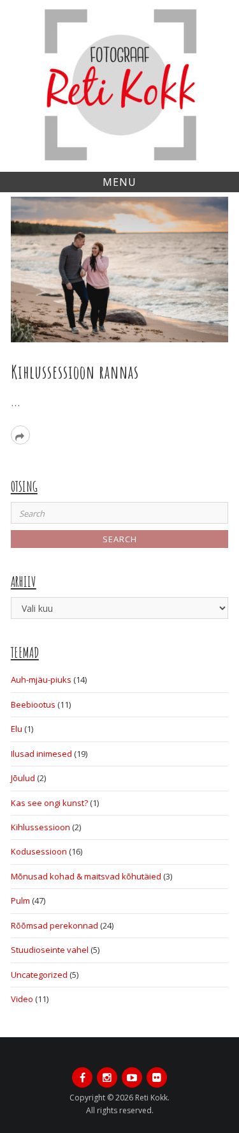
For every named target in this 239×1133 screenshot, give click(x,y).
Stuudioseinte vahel (50, 949)
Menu (119, 182)
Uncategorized (39, 974)
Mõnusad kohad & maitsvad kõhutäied (86, 876)
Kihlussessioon (40, 827)
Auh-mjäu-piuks (41, 679)
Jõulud (23, 778)
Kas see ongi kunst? (49, 803)
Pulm (20, 900)
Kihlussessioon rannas (75, 372)
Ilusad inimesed (41, 753)
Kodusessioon (39, 851)
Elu (16, 728)
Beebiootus (33, 704)
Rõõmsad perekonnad (54, 925)
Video (22, 999)
